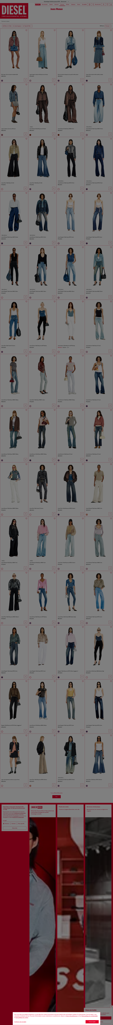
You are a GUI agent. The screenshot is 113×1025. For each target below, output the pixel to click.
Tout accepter (92, 1021)
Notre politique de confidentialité (90, 1016)
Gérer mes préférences (72, 1016)
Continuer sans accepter (20, 1021)
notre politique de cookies (22, 1017)
